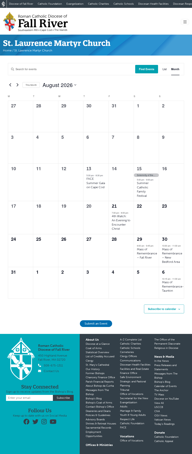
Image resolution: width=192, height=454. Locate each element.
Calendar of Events (165, 386)
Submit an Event (96, 323)
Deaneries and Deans (98, 411)
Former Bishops (95, 373)
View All (159, 403)
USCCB (158, 407)
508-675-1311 (53, 365)
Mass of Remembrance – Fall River (147, 253)
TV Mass (159, 394)
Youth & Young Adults (133, 415)
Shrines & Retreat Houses (101, 423)
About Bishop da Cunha (100, 385)
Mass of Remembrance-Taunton (173, 286)
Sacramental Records (98, 427)
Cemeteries (127, 352)
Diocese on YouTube (166, 398)
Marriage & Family (130, 410)
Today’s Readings (164, 424)
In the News (161, 361)
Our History (93, 369)
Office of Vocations (131, 394)
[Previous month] (10, 85)
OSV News (160, 415)
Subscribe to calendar (162, 309)
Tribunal (124, 390)
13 (88, 168)
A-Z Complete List (131, 339)
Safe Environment (130, 377)
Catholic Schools (123, 3)
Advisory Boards (95, 419)
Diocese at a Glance (98, 344)
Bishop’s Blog (94, 398)
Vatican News (162, 419)
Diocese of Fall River (21, 3)
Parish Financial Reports (100, 381)
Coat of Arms (94, 348)
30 (164, 239)
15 (139, 168)
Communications (130, 360)
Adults (123, 406)
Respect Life (127, 419)
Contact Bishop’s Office (100, 406)
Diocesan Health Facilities (153, 3)
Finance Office (128, 373)
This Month (31, 84)
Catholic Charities (98, 3)
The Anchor (161, 390)
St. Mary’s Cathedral (97, 364)
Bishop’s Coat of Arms (99, 402)
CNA (157, 411)
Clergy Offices (128, 356)
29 (139, 239)
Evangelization (74, 3)
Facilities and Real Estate (134, 369)
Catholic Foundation (50, 3)
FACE (123, 427)
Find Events (146, 69)
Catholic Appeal (163, 441)
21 (114, 206)
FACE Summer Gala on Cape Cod (95, 183)
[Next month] (17, 85)
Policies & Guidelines (98, 415)
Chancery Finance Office (100, 377)
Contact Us (51, 371)
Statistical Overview (97, 352)
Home (7, 50)
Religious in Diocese (166, 348)
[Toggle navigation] (185, 22)
